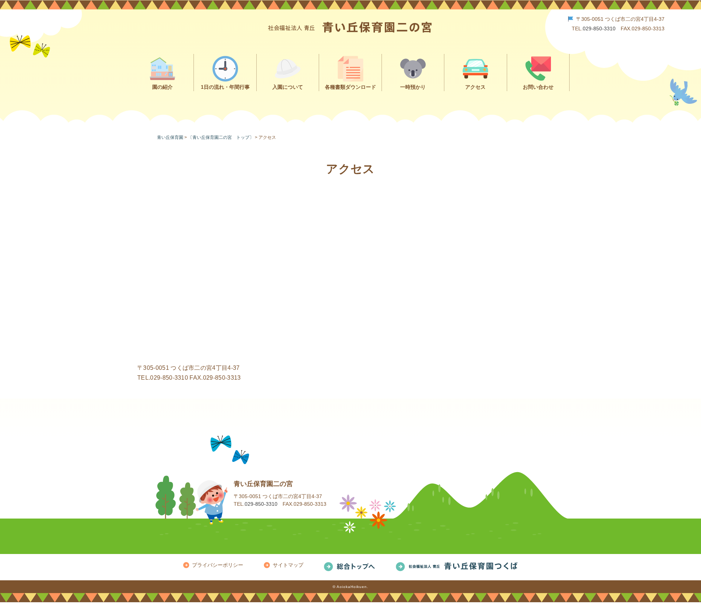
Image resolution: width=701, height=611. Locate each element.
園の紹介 (162, 87)
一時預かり (413, 87)
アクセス (475, 87)
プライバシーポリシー (217, 565)
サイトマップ (288, 565)
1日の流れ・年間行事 (225, 87)
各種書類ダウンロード (350, 87)
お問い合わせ (538, 87)
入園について (287, 87)
